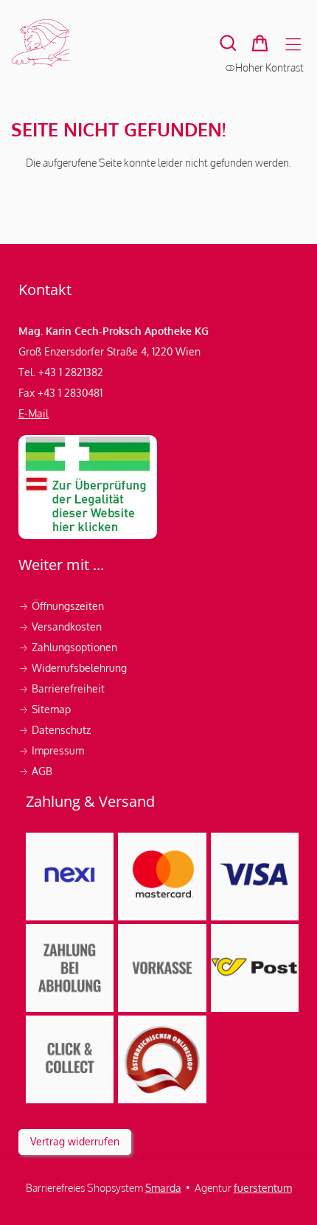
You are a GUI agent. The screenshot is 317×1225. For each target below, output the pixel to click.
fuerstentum (263, 1187)
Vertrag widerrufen (74, 1141)
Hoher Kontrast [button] (269, 67)
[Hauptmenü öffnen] (293, 44)
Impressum (52, 750)
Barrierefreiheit (61, 688)
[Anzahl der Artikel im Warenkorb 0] (260, 43)
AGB (35, 771)
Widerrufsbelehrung (74, 668)
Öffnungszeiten (61, 606)
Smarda (163, 1187)
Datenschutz (56, 729)
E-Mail (33, 413)
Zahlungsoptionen (69, 647)
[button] (228, 43)
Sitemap (44, 709)
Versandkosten (61, 626)
